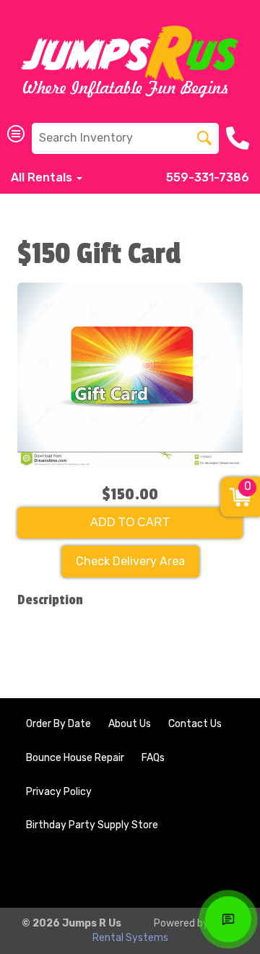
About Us (129, 724)
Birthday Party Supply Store (92, 825)
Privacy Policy (59, 792)
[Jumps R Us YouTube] (221, 872)
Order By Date (58, 724)
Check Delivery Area (130, 561)
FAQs (153, 758)
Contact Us (195, 724)
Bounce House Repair (75, 758)
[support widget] (228, 919)
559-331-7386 (207, 177)
